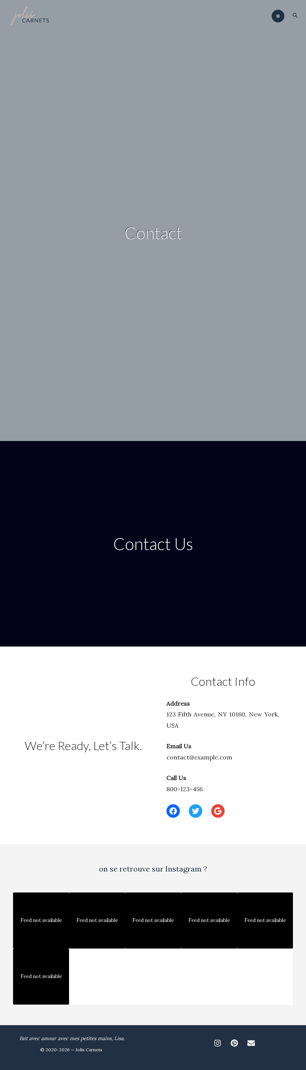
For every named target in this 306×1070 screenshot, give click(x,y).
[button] (295, 16)
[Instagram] (217, 1043)
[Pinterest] (234, 1043)
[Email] (251, 1043)
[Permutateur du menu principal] (278, 16)
